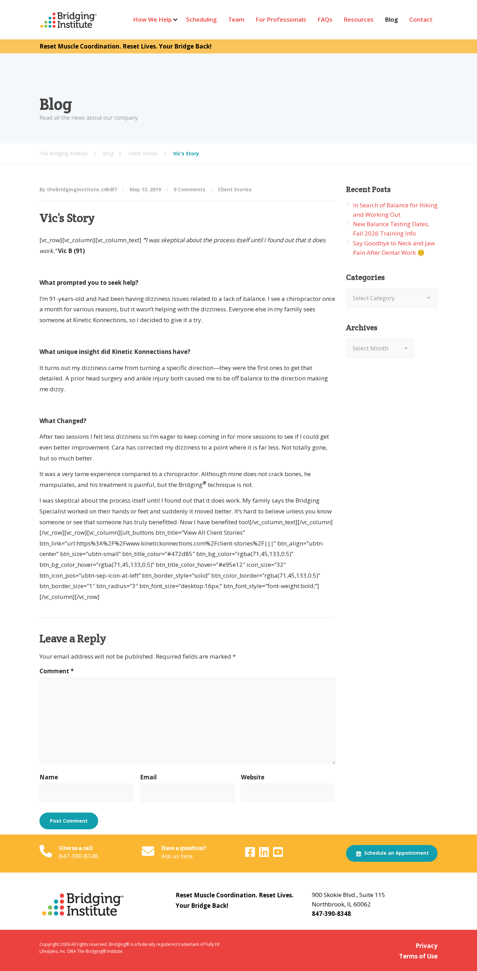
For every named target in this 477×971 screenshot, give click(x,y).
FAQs (324, 19)
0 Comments (189, 189)
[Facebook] (250, 854)
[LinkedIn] (264, 854)
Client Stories (235, 189)
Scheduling (201, 19)
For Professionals (281, 19)
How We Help (152, 19)
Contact (421, 19)
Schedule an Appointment (396, 853)
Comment (56, 671)
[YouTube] (278, 854)
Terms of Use (418, 956)
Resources (359, 19)
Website (252, 777)
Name (48, 777)
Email (148, 777)
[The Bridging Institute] (69, 19)
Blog (391, 19)
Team (236, 19)
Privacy (427, 946)
